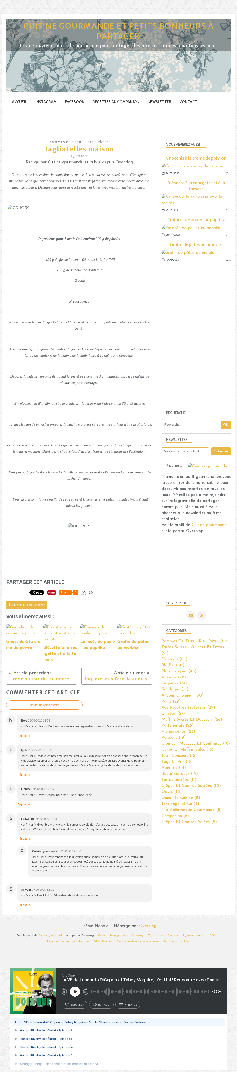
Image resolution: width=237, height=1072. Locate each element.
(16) (187, 750)
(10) (191, 786)
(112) (195, 641)
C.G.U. (213, 935)
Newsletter (159, 102)
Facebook (74, 102)
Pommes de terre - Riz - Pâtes (79, 142)
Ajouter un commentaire (44, 705)
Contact (188, 102)
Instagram (46, 102)
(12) (180, 774)
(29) (171, 702)
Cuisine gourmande (209, 525)
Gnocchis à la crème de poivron (196, 158)
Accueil (19, 102)
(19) (174, 738)
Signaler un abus (193, 935)
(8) (181, 798)
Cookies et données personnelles (137, 941)
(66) (174, 659)
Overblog (147, 926)
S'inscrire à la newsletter (27, 605)
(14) (174, 768)
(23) (178, 732)
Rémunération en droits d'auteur (68, 941)
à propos (131, 1004)
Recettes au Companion (116, 102)
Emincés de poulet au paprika (196, 219)
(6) (175, 816)
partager (104, 1004)
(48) (179, 671)
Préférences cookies (176, 941)
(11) (179, 780)
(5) (189, 822)
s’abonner (77, 1004)
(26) (192, 720)
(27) (173, 714)
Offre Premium (102, 941)
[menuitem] (19, 102)
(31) (174, 683)
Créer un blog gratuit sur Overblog (121, 935)
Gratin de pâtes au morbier (196, 244)
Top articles (155, 935)
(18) (196, 744)
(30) (182, 696)
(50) (173, 665)
